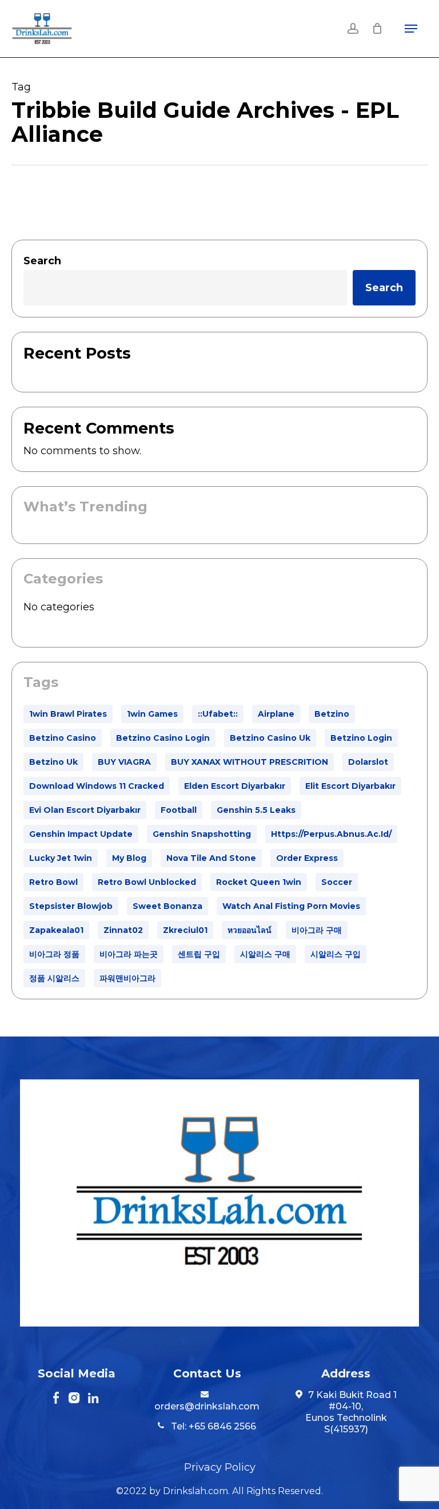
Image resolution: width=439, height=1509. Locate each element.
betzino (331, 714)
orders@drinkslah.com (207, 1406)
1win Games (152, 714)
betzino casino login (163, 738)
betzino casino (62, 738)
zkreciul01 (185, 930)
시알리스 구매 (265, 954)
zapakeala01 (56, 930)
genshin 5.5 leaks (256, 810)
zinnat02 (123, 930)
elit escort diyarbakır (350, 786)
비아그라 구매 (317, 930)
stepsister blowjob (71, 906)
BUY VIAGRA (124, 762)
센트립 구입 (199, 954)
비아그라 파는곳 (128, 954)
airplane (276, 714)
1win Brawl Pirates (68, 714)
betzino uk (53, 762)
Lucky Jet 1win (60, 858)
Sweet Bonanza (167, 906)
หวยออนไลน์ (250, 930)
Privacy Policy (220, 1467)
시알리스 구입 (335, 954)
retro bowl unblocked (147, 882)
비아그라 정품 (54, 954)
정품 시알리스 (54, 978)
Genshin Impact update (81, 834)
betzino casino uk (270, 738)
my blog (129, 858)
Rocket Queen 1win (258, 882)
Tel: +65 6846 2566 (212, 1426)
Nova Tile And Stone (211, 858)
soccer (336, 882)
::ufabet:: (218, 714)
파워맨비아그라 (127, 978)
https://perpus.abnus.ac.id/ (331, 834)
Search (42, 261)
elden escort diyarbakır (234, 786)
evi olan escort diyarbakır (85, 810)
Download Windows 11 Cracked (96, 786)
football (179, 810)
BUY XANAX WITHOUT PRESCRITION (249, 762)
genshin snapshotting (202, 834)
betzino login (361, 738)
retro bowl (53, 882)
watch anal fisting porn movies (291, 906)
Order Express (307, 858)
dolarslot (368, 762)
